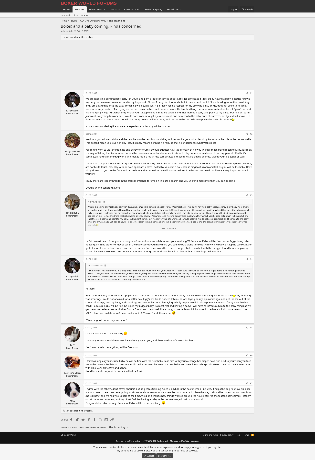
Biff (72, 345)
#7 (251, 383)
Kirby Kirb (68, 31)
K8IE (72, 400)
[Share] (247, 93)
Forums (79, 9)
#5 (251, 327)
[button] (104, 9)
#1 (251, 93)
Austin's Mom (72, 373)
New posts (66, 14)
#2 (251, 134)
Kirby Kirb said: (95, 201)
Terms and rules (210, 434)
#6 (251, 355)
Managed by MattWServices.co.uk (184, 441)
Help (238, 434)
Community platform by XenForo (142, 441)
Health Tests (174, 9)
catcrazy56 (72, 212)
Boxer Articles (132, 9)
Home (66, 9)
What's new (95, 9)
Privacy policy (226, 434)
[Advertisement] (157, 65)
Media (112, 9)
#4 (251, 259)
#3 (251, 195)
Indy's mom (72, 151)
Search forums (81, 14)
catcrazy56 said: (95, 265)
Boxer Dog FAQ (153, 9)
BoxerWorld (69, 434)
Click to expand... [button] (169, 228)
